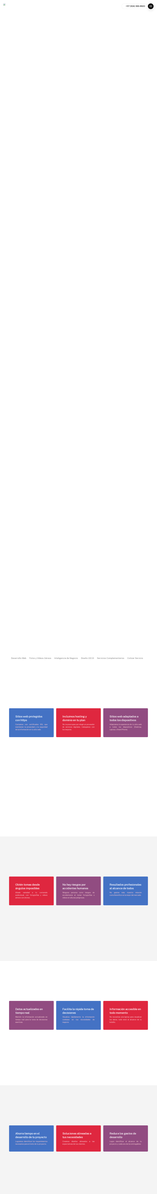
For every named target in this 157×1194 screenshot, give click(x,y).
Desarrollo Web (18, 658)
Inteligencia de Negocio (66, 658)
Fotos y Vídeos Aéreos (40, 658)
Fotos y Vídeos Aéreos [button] (125, 40)
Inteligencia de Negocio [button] (125, 45)
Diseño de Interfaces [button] (124, 49)
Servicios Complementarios (110, 658)
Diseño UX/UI (87, 658)
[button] (151, 6)
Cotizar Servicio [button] (121, 59)
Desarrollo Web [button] (121, 35)
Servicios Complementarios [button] (127, 54)
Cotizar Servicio (135, 658)
